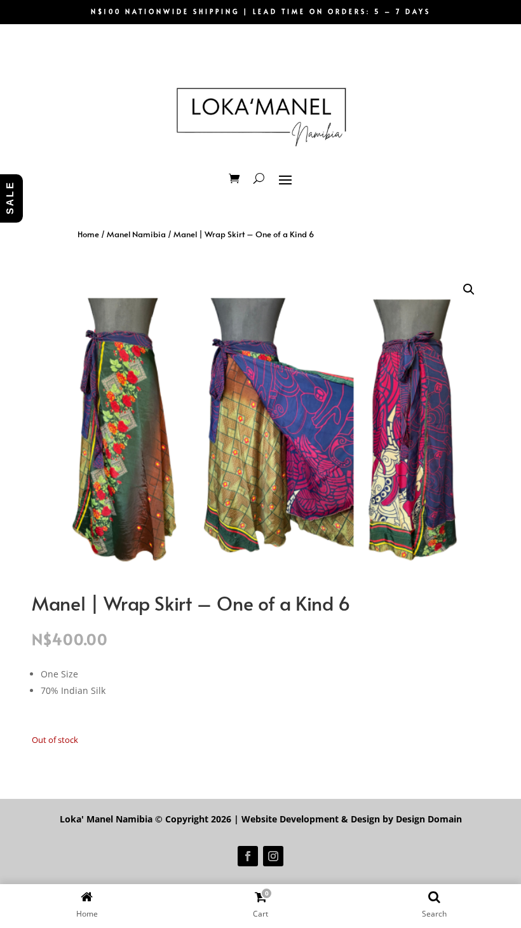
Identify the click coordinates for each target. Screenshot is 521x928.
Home (88, 234)
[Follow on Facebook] (248, 856)
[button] (468, 289)
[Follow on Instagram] (273, 856)
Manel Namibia (136, 234)
